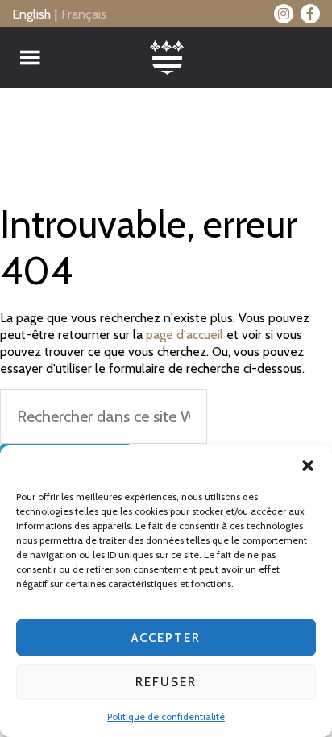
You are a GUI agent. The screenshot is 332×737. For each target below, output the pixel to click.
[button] (308, 466)
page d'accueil (184, 334)
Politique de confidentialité (166, 716)
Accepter (166, 638)
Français (83, 14)
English (31, 14)
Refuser (166, 682)
